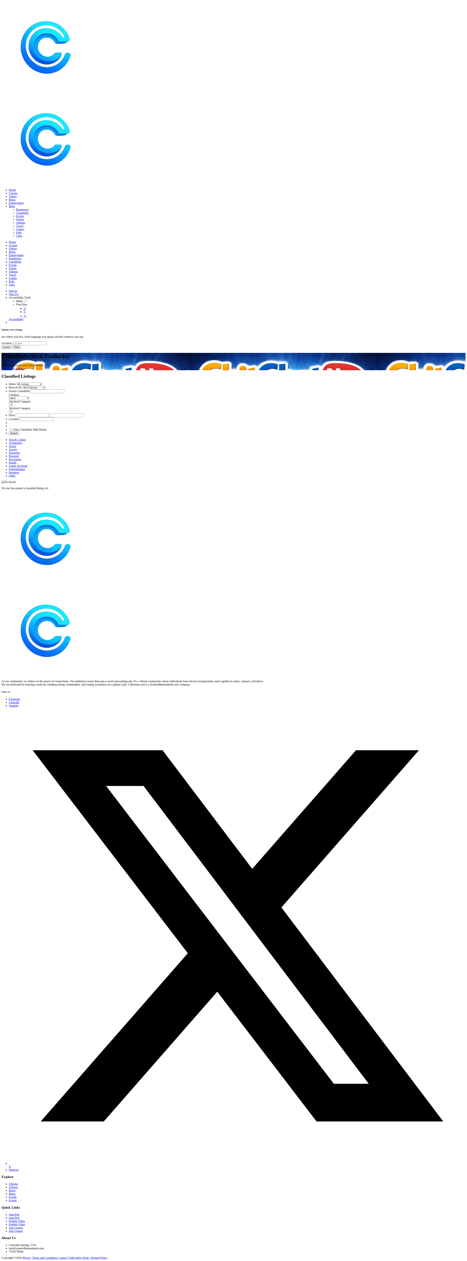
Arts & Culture (17, 439)
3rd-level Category (19, 408)
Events (13, 1197)
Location (6, 343)
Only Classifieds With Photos (30, 429)
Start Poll (14, 1214)
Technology (15, 442)
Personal (14, 456)
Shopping (14, 452)
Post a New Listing (12, 368)
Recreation (15, 459)
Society (13, 449)
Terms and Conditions (44, 1257)
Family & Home (18, 465)
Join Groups (16, 1227)
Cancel (6, 347)
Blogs (12, 1190)
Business (14, 472)
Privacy (27, 1257)
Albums (13, 1183)
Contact (62, 1257)
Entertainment (17, 469)
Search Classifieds (19, 391)
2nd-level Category (20, 401)
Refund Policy (99, 1257)
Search (14, 433)
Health (12, 462)
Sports (12, 446)
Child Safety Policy (79, 1257)
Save (16, 347)
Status (12, 384)
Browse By (15, 387)
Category (14, 394)
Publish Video (17, 1221)
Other (12, 475)
